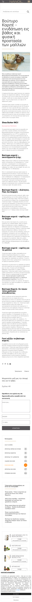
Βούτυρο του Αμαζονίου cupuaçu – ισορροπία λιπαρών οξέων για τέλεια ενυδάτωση (16, 520)
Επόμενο (26, 371)
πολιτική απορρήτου (8, 572)
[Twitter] (8, 364)
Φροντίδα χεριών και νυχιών (15, 449)
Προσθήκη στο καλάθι (19, 540)
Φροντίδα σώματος (15, 453)
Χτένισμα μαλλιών (16, 473)
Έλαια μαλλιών (16, 465)
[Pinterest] (5, 364)
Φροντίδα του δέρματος (16, 457)
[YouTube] (10, 364)
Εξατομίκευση (16, 600)
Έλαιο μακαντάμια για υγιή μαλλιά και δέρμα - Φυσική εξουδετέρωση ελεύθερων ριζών (15, 507)
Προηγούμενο (18, 371)
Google (18, 589)
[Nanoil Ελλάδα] (16, 1)
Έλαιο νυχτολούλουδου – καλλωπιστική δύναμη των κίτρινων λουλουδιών (15, 513)
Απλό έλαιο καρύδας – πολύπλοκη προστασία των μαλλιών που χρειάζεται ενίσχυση (15, 500)
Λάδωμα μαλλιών (16, 461)
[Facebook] (3, 364)
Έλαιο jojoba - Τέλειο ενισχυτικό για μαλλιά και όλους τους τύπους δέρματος (15, 493)
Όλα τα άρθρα (9, 445)
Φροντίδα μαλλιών (16, 469)
